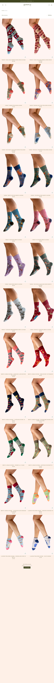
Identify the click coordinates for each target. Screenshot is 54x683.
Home (3, 10)
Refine (50, 15)
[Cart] (51, 5)
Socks (6, 10)
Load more (27, 567)
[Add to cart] (25, 57)
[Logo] (27, 5)
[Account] (49, 5)
